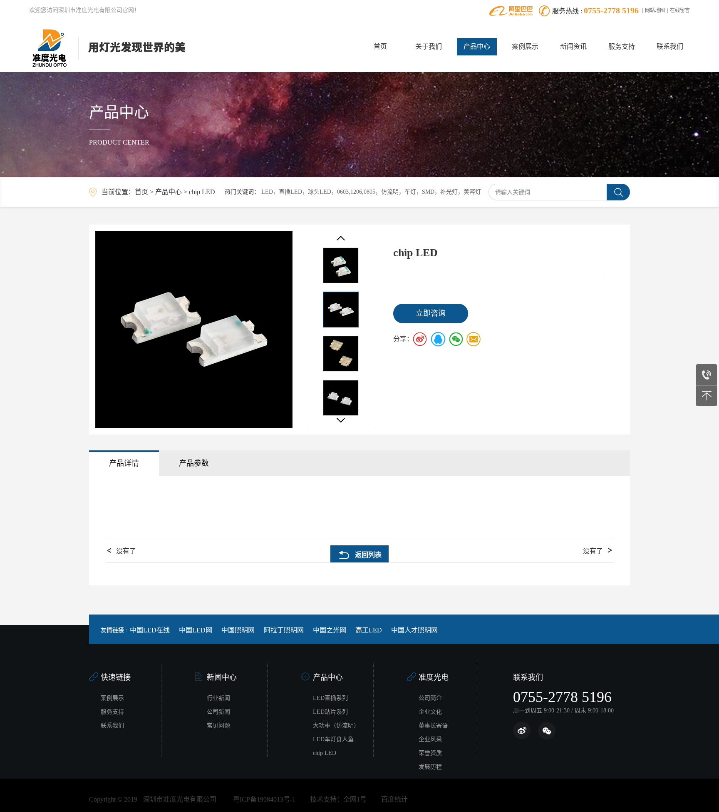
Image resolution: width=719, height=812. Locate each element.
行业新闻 (218, 698)
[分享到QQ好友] (438, 339)
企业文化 (430, 712)
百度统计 (394, 799)
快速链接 (116, 677)
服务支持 (621, 46)
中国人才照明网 (414, 630)
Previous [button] (341, 238)
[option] (194, 329)
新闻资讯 (573, 46)
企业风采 (430, 739)
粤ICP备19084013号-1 (264, 799)
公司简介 (430, 698)
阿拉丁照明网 (284, 630)
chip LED (202, 191)
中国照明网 (238, 630)
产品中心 (477, 46)
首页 (380, 46)
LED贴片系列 (330, 712)
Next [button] (341, 420)
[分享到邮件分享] (473, 339)
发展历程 (430, 767)
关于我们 (428, 46)
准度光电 (434, 677)
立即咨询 (431, 313)
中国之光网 (329, 630)
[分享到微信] (455, 339)
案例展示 (525, 46)
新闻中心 (222, 677)
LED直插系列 (330, 698)
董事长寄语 (433, 725)
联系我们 (670, 46)
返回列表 (368, 554)
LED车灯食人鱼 (333, 739)
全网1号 (355, 799)
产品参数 (194, 463)
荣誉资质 (430, 753)
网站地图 (655, 10)
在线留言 (680, 10)
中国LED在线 (150, 630)
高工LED (368, 630)
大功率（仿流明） (336, 725)
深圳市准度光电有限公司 (179, 799)
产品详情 (124, 463)
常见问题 (218, 725)
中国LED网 (195, 630)
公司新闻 (218, 712)
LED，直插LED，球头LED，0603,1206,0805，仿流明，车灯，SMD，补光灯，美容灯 (371, 192)
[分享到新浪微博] (420, 339)
